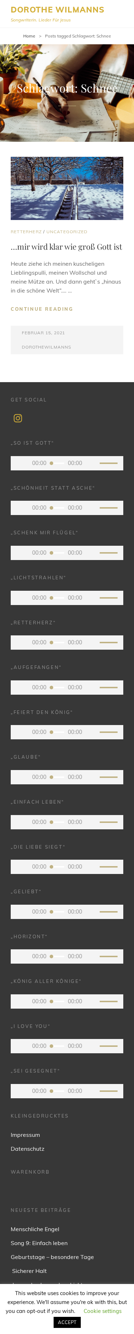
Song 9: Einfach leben (39, 1242)
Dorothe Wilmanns (58, 10)
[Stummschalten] (92, 463)
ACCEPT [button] (67, 1322)
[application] (67, 463)
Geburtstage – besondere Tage (52, 1256)
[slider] (110, 464)
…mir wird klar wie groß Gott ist (66, 246)
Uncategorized (67, 231)
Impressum (25, 1134)
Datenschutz (27, 1148)
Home (29, 36)
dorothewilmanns (46, 347)
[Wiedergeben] (21, 463)
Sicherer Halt (29, 1270)
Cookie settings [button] (102, 1311)
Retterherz (26, 231)
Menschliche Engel (35, 1229)
